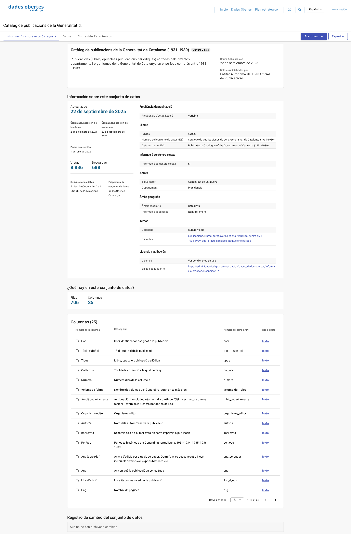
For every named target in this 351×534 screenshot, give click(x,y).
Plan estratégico (266, 9)
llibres (208, 235)
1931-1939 (194, 240)
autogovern (219, 235)
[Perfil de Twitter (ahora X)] (289, 10)
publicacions (195, 235)
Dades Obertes (241, 9)
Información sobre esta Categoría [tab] (31, 36)
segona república (237, 235)
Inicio (224, 9)
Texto (265, 341)
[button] (300, 10)
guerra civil (255, 235)
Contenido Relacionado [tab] (95, 36)
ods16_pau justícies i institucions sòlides (226, 240)
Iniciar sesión (339, 9)
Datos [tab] (67, 36)
